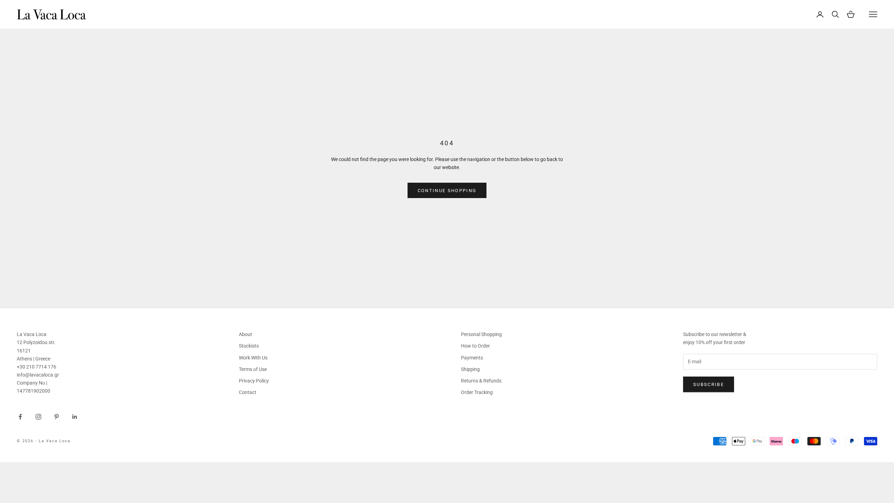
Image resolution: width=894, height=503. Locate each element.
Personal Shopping (481, 334)
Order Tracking (477, 392)
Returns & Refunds (481, 381)
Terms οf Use (253, 369)
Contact (247, 392)
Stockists (249, 346)
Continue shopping (447, 190)
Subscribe (708, 384)
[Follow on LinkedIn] (74, 416)
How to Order (475, 346)
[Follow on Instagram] (38, 416)
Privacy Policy (254, 381)
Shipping (470, 369)
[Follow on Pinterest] (56, 416)
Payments (472, 357)
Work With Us (253, 357)
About (245, 334)
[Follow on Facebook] (20, 416)
